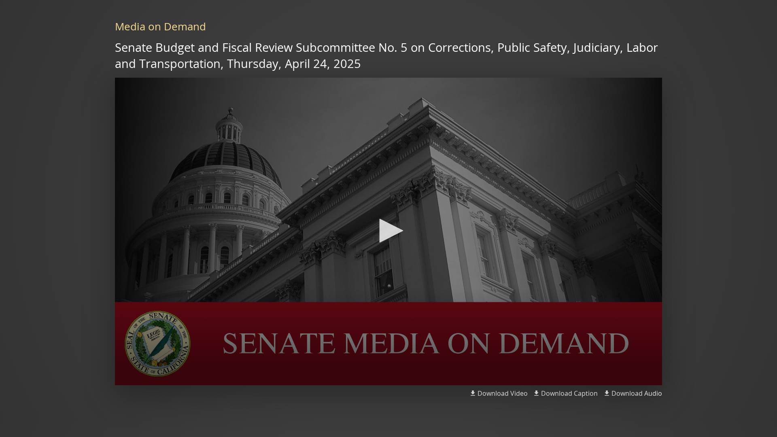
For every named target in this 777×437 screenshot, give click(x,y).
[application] (388, 232)
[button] (388, 230)
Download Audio (636, 393)
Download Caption (569, 393)
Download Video (503, 393)
